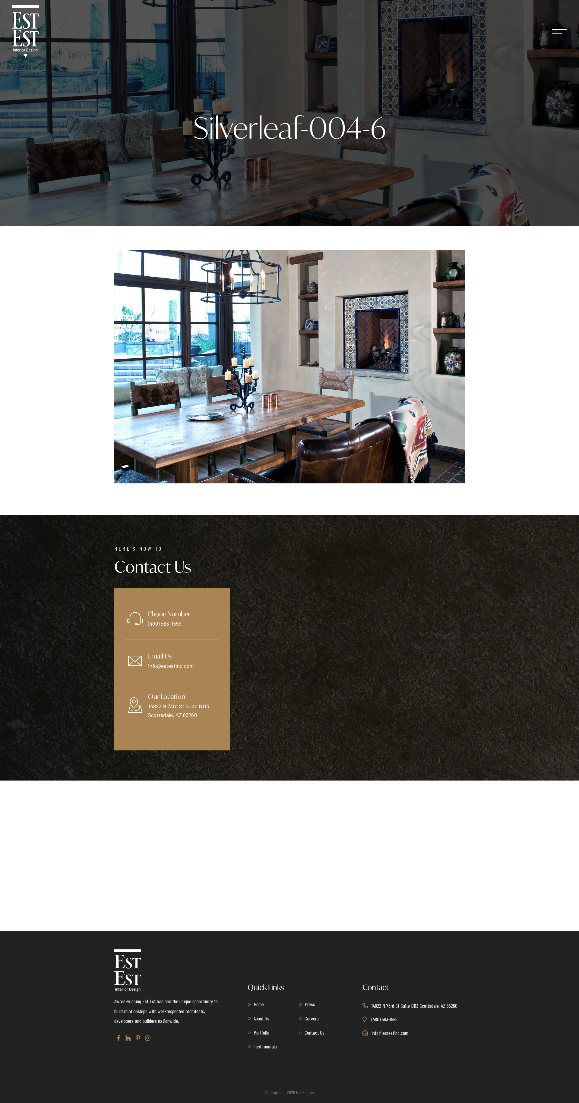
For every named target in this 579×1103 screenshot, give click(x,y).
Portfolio (261, 1032)
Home (259, 1004)
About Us (261, 1018)
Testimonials (265, 1046)
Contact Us (314, 1032)
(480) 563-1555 (165, 623)
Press (310, 1004)
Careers (312, 1018)
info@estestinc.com (171, 665)
